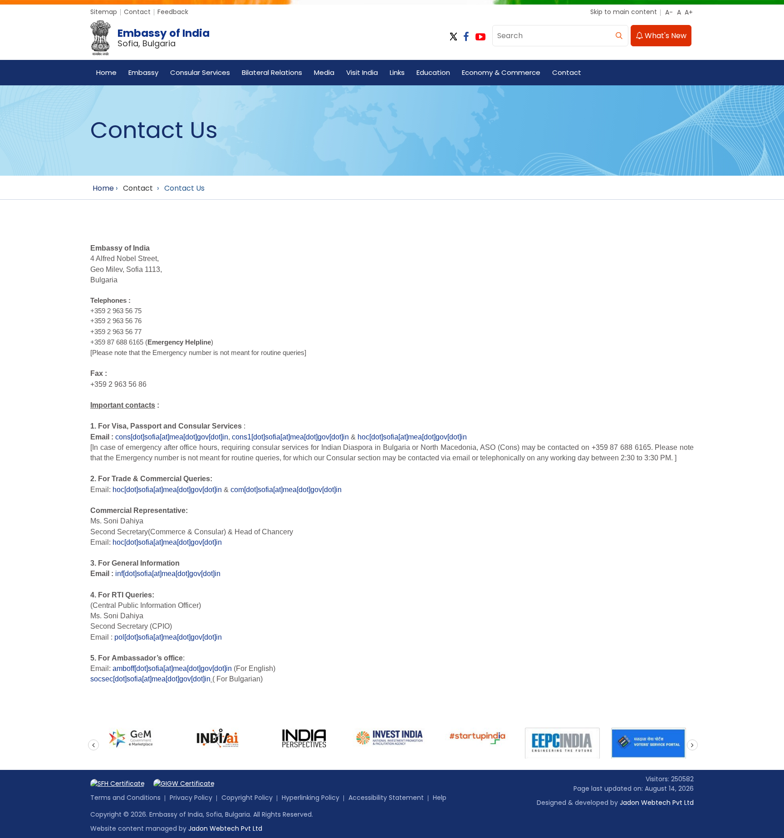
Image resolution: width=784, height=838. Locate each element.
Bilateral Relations (272, 72)
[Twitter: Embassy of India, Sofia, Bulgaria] (453, 37)
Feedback (172, 11)
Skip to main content (623, 11)
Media (324, 72)
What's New (664, 35)
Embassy (143, 72)
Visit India (362, 72)
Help (439, 797)
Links (397, 72)
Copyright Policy (247, 797)
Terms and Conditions (125, 797)
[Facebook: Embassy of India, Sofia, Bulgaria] (466, 37)
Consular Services (200, 72)
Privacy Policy (191, 797)
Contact (137, 11)
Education (433, 72)
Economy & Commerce (501, 72)
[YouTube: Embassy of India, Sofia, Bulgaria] (480, 37)
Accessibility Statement (386, 797)
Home (106, 72)
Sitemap (103, 11)
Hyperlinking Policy (310, 797)
